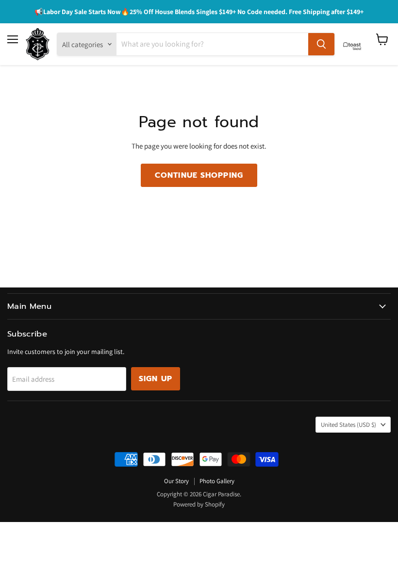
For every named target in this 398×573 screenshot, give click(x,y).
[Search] (321, 44)
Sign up (155, 379)
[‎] (354, 44)
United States (348, 425)
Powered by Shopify (199, 504)
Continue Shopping (199, 175)
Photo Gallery (216, 481)
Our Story (176, 481)
